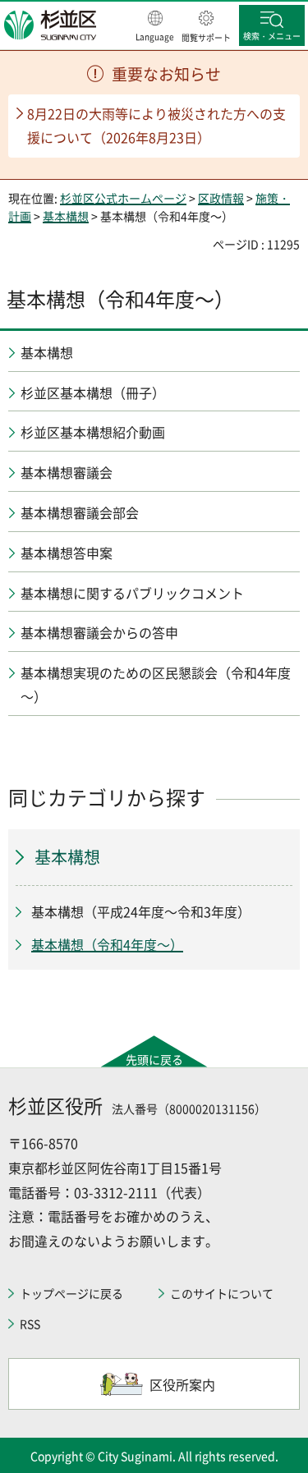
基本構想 (66, 216)
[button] (155, 27)
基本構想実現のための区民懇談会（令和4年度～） (156, 684)
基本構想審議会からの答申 (99, 632)
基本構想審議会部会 (80, 512)
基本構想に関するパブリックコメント (132, 593)
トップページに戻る (71, 1293)
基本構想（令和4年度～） (107, 944)
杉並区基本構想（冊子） (93, 392)
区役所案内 (182, 1384)
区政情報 (221, 198)
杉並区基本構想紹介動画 (93, 432)
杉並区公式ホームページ (123, 198)
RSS (30, 1323)
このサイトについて (222, 1293)
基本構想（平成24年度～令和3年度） (141, 911)
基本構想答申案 (67, 552)
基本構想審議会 (67, 472)
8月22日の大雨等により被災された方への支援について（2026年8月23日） (156, 125)
